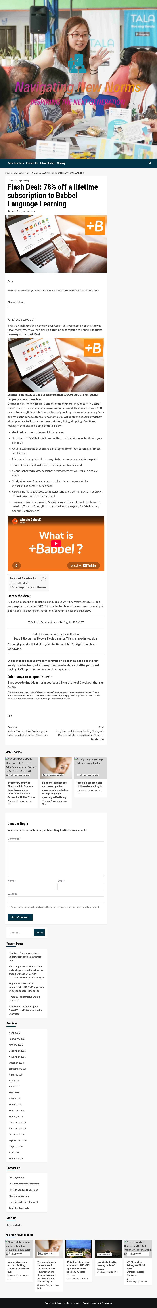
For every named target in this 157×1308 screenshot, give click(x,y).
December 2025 (17, 1050)
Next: (80, 733)
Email (61, 880)
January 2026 (16, 1044)
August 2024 (16, 1146)
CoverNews (89, 1303)
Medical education (19, 1195)
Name (12, 880)
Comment (14, 838)
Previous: (28, 731)
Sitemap (61, 163)
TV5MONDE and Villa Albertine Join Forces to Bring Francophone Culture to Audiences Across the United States (21, 790)
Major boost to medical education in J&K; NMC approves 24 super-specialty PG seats (26, 987)
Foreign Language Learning (19, 181)
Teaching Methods (19, 1208)
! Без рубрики (16, 1177)
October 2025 (16, 1062)
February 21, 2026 (25, 801)
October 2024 (16, 1134)
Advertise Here (16, 163)
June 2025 (14, 1086)
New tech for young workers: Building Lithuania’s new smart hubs (25, 957)
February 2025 (17, 1110)
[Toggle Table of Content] (42, 578)
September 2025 (18, 1068)
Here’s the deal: (20, 582)
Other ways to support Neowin (29, 587)
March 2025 (15, 1104)
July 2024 (14, 1152)
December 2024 (17, 1122)
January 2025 (16, 1116)
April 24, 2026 (53, 1285)
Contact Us (32, 163)
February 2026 (17, 1038)
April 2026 (14, 1032)
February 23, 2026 (106, 1272)
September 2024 (18, 1140)
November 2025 (17, 1056)
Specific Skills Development (23, 1202)
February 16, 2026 (94, 791)
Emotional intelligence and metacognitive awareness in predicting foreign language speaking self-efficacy (55, 790)
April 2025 (14, 1098)
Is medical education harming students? (24, 998)
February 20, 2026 (60, 801)
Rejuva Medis (14, 1225)
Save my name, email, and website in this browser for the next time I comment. (55, 907)
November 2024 (17, 1128)
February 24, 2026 (76, 1278)
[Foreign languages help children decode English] (90, 768)
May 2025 (14, 1092)
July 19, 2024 (24, 211)
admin (12, 211)
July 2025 (14, 1080)
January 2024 (16, 1158)
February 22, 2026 (136, 1282)
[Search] (150, 162)
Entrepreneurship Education (24, 1183)
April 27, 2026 (24, 1276)
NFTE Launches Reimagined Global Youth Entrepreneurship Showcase (26, 1010)
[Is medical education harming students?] (108, 1249)
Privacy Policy (47, 163)
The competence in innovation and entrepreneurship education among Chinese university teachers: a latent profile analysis (26, 972)
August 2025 (16, 1074)
